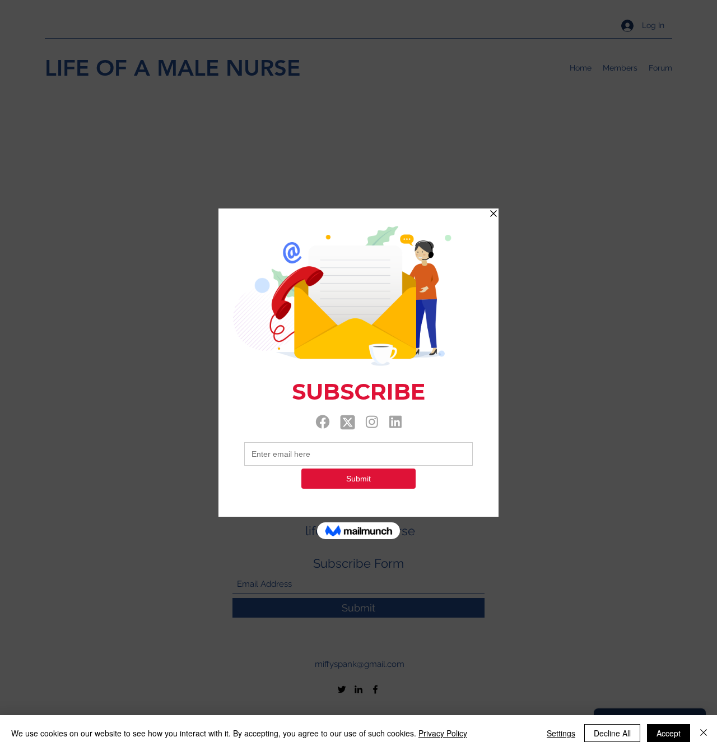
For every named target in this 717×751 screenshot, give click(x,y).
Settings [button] (561, 733)
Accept (669, 733)
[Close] (703, 733)
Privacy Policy (442, 733)
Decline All (612, 733)
